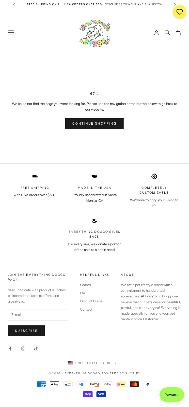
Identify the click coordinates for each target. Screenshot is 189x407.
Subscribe (26, 331)
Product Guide (91, 301)
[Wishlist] (180, 12)
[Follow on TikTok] (35, 348)
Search (85, 285)
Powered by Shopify (121, 373)
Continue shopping (94, 123)
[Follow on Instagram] (23, 348)
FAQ (83, 293)
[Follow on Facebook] (10, 348)
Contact (86, 309)
